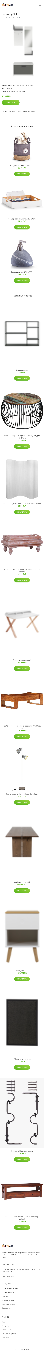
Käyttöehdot (6, 1330)
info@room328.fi (8, 1276)
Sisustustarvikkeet (18, 85)
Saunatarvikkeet (8, 1300)
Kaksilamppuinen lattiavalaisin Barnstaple (22, 794)
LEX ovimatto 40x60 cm (22, 1059)
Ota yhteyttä (6, 1326)
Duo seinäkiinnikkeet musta (22, 1151)
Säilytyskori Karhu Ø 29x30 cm (22, 165)
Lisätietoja (10, 102)
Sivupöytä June (22, 370)
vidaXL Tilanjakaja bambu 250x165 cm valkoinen (22, 504)
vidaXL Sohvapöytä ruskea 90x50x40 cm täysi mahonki (22, 570)
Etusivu (4, 17)
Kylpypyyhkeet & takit (10, 1292)
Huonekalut (30, 85)
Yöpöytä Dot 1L (22, 971)
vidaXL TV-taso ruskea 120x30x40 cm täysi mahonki (22, 1218)
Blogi (3, 1322)
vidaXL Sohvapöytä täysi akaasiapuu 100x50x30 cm (22, 727)
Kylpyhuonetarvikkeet (10, 1288)
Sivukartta (5, 1338)
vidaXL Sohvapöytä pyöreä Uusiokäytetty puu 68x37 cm (22, 437)
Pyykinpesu (6, 1296)
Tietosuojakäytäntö (9, 1334)
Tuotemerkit (6, 1308)
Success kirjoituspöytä (22, 660)
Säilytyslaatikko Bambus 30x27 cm (22, 219)
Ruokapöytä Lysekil (22, 882)
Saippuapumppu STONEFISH (22, 272)
